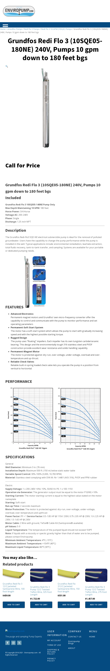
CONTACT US (74, 637)
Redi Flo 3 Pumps (31, 29)
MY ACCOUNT (54, 640)
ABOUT (71, 648)
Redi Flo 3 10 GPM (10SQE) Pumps (56, 29)
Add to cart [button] (14, 605)
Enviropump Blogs (74, 642)
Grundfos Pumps (14, 29)
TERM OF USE (54, 645)
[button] (6, 66)
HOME (92, 637)
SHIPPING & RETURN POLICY (53, 652)
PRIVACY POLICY (51, 660)
